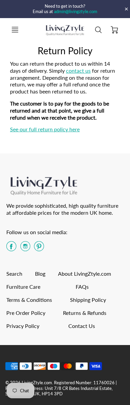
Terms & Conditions (29, 299)
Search (14, 273)
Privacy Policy (22, 326)
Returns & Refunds (84, 313)
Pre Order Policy (25, 313)
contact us (78, 70)
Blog (40, 273)
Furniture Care (23, 286)
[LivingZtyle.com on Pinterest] (39, 248)
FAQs (82, 286)
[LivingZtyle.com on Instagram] (25, 248)
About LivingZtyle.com (84, 273)
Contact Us (81, 326)
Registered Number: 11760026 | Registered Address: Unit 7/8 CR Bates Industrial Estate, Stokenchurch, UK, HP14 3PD (61, 388)
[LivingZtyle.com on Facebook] (11, 248)
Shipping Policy (88, 299)
